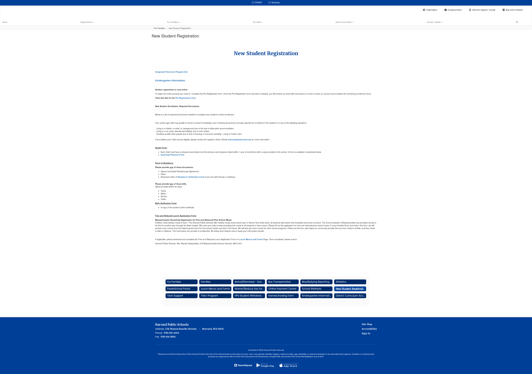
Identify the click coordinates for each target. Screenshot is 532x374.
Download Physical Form (172, 154)
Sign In (366, 333)
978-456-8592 (168, 336)
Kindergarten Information (170, 80)
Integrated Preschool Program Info (171, 71)
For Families (172, 22)
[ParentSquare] (243, 365)
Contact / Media (434, 22)
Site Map (367, 324)
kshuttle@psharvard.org (239, 139)
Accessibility (369, 328)
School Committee (344, 22)
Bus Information (514, 10)
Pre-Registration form (185, 97)
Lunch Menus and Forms (251, 239)
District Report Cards (483, 10)
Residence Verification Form (191, 176)
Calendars (431, 10)
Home (4, 22)
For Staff (257, 22)
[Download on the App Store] (288, 365)
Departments (86, 22)
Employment (455, 10)
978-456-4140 (171, 332)
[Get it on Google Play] (265, 365)
